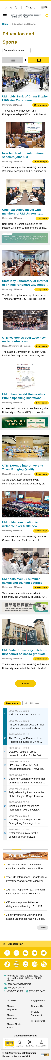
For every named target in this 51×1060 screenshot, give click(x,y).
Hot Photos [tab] (32, 703)
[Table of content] (4, 16)
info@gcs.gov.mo (16, 988)
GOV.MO (11, 1000)
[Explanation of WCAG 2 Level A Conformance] (45, 1055)
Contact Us (37, 1006)
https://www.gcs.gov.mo (19, 984)
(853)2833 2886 (15, 991)
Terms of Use (38, 1021)
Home (5, 24)
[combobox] (16, 50)
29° (32, 7)
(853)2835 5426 (37, 991)
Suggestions (38, 1000)
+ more (42, 928)
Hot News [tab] (12, 703)
